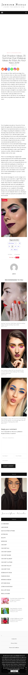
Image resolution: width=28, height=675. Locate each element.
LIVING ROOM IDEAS (6, 586)
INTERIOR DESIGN (6, 579)
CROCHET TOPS (5, 569)
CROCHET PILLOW (6, 565)
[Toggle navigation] (2, 12)
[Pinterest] (5, 69)
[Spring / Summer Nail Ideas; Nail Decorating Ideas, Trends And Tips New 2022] (14, 301)
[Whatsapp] (11, 69)
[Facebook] (8, 69)
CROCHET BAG (5, 548)
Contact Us (14, 638)
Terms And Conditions (14, 647)
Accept (14, 671)
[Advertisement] (14, 35)
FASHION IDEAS (5, 576)
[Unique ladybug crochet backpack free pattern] (5, 621)
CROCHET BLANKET (6, 558)
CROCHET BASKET (6, 551)
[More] (17, 69)
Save (18, 257)
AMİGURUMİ (4, 527)
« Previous (11, 243)
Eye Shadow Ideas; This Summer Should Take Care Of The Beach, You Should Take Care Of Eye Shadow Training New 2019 (13, 420)
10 (19, 243)
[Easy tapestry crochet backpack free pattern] (5, 611)
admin (10, 254)
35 (11, 249)
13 (15, 246)
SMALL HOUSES (5, 593)
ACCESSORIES (5, 523)
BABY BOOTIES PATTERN (8, 530)
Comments (17, 254)
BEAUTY (9, 52)
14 (18, 246)
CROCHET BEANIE (6, 555)
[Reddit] (2, 69)
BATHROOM (4, 534)
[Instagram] (14, 69)
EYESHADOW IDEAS (16, 52)
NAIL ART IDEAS (5, 590)
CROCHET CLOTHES (6, 562)
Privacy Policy (14, 643)
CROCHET (4, 544)
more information (16, 669)
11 (9, 246)
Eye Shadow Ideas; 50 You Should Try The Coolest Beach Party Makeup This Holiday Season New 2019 (12, 372)
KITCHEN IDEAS (5, 583)
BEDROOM (4, 541)
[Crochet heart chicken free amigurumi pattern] (5, 601)
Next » (15, 249)
